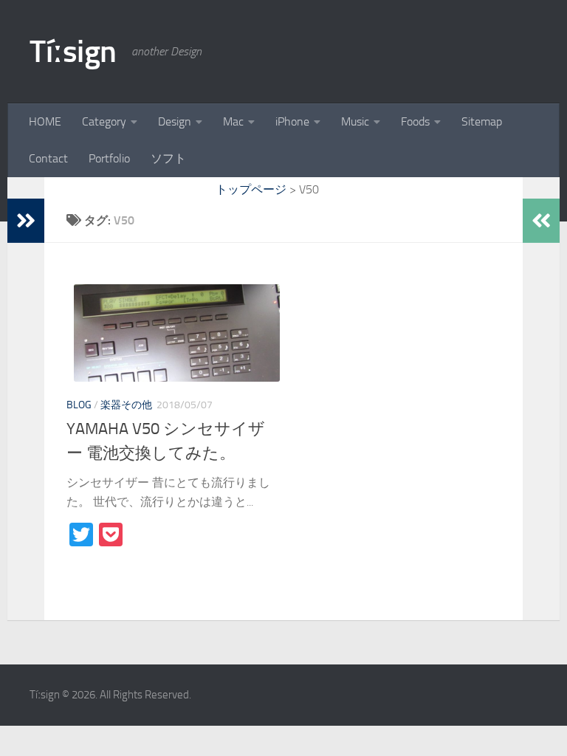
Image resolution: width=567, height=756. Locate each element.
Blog (79, 405)
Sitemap (481, 121)
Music (355, 121)
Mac (233, 121)
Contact (48, 158)
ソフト (168, 158)
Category (104, 121)
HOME (45, 121)
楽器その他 (126, 405)
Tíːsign (73, 51)
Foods (415, 121)
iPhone (292, 121)
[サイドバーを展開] (25, 221)
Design (174, 121)
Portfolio (109, 158)
